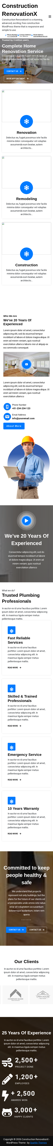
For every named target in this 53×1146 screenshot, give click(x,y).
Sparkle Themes (38, 1142)
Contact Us (13, 71)
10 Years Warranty (23, 809)
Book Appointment (16, 79)
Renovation (26, 133)
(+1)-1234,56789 (12, 36)
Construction (26, 265)
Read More (13, 668)
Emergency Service (25, 755)
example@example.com (40, 36)
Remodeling (26, 199)
